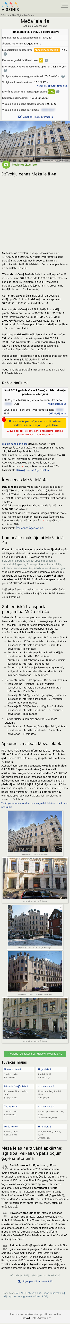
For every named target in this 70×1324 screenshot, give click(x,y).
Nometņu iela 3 (46, 1106)
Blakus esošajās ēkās (15, 443)
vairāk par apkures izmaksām (52, 85)
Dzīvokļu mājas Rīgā (11, 15)
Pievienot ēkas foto (24, 164)
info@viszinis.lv (41, 1318)
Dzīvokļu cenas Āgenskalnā (32, 470)
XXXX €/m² (48, 109)
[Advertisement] (35, 212)
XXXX (8, 403)
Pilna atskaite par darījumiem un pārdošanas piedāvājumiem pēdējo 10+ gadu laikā (35, 423)
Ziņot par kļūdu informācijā (38, 116)
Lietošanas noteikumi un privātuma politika (35, 1314)
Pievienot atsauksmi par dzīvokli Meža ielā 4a (35, 1053)
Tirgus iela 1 (44, 1069)
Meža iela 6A (11, 1126)
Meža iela (29, 15)
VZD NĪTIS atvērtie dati (28, 1292)
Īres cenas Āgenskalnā (29, 528)
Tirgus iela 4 (11, 1106)
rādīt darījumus (57, 403)
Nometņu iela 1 (46, 1086)
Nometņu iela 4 (12, 1069)
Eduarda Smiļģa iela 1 (16, 1086)
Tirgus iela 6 (44, 1126)
